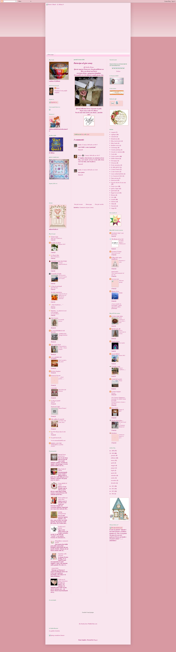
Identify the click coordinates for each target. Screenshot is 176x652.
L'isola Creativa (115, 169)
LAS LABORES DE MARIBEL (56, 358)
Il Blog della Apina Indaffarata (116, 258)
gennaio (113, 455)
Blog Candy (114, 143)
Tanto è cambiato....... (122, 368)
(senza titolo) (55, 568)
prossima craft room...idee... (62, 421)
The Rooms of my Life (117, 239)
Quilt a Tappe (115, 188)
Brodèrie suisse (115, 145)
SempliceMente (115, 341)
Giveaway (113, 163)
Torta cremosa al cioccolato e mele (122, 320)
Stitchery (113, 202)
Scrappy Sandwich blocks (63, 263)
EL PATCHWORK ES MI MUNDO (58, 331)
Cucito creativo (115, 156)
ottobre (113, 478)
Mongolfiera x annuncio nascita (61, 541)
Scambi (113, 199)
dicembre (113, 483)
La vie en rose (115, 279)
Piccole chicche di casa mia (118, 182)
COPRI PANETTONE (62, 513)
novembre (114, 480)
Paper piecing (114, 178)
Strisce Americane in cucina (122, 331)
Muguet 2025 (62, 244)
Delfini (121, 293)
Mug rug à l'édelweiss (56, 238)
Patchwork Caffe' (55, 407)
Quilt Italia (114, 191)
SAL (112, 197)
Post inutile (122, 343)
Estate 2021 (122, 355)
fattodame (114, 433)
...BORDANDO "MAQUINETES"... (63, 335)
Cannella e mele (115, 366)
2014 (113, 494)
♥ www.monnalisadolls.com (58, 440)
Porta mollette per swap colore (63, 498)
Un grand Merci (55, 314)
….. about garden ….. (61, 377)
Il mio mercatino (115, 165)
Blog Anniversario (116, 141)
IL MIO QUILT (115, 167)
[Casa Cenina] (50, 110)
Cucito (113, 154)
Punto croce (114, 186)
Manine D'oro (115, 291)
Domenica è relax (122, 261)
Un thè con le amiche (61, 527)
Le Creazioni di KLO (116, 176)
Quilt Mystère (54, 288)
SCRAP (53, 402)
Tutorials (113, 206)
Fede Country (54, 318)
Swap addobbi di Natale (62, 484)
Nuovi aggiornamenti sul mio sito (117, 273)
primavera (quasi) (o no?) (121, 436)
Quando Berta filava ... (117, 420)
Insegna (113, 393)
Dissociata (114, 234)
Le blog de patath (55, 401)
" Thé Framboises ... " (57, 305)
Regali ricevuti (115, 193)
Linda (79, 145)
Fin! (52, 433)
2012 (113, 489)
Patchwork (114, 180)
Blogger (95, 640)
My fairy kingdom (55, 371)
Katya (80, 155)
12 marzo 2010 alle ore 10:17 (92, 155)
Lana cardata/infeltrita (117, 174)
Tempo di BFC (121, 410)
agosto (113, 473)
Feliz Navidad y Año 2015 (63, 361)
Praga (120, 380)
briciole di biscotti (55, 376)
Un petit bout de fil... (56, 438)
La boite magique (116, 392)
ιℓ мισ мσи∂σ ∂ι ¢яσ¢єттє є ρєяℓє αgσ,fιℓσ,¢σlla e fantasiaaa (116, 306)
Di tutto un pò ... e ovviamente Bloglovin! (122, 424)
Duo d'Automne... (55, 257)
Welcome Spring (121, 281)
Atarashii (113, 137)
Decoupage (114, 161)
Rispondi (80, 150)
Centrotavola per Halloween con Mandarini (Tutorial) (63, 296)
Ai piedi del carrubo (116, 379)
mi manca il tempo (116, 251)
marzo (113, 460)
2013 (113, 491)
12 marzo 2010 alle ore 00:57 (90, 145)
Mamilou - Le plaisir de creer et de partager (59, 311)
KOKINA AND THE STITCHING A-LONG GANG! (57, 444)
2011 (113, 486)
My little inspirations (56, 292)
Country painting (115, 150)
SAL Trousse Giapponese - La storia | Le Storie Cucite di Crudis (118, 399)
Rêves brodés (114, 408)
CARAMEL (54, 388)
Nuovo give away (115, 253)
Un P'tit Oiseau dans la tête (58, 432)
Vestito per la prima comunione (63, 580)
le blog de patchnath (56, 286)
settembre (113, 475)
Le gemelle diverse (61, 320)
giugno (113, 468)
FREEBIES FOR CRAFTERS (59, 261)
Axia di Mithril (115, 354)
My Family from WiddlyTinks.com (88, 624)
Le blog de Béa (55, 255)
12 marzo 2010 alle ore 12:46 (90, 170)
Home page (89, 204)
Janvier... (53, 306)
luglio (113, 470)
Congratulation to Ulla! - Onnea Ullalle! (63, 347)
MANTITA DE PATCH (62, 390)
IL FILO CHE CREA (117, 316)
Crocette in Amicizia (116, 152)
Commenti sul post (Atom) (87, 207)
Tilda (112, 204)
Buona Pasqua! (62, 408)
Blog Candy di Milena (62, 469)
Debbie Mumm (115, 158)
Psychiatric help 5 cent (117, 233)
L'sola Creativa (115, 172)
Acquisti (113, 132)
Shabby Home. (89, 67)
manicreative (114, 272)
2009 (113, 451)
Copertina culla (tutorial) (62, 554)
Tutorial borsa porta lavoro (62, 455)
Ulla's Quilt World (56, 345)
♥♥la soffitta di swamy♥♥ (57, 419)
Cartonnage (114, 147)
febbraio (113, 458)
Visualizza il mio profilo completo (61, 91)
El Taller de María (56, 243)
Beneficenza (114, 139)
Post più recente (78, 204)
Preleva (118, 71)
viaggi (112, 208)
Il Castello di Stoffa (56, 274)
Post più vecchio (99, 204)
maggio (113, 465)
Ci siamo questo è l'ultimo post (122, 242)
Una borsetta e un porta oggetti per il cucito (63, 276)
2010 (113, 453)
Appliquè (113, 134)
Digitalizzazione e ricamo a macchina (118, 402)
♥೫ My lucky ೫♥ (115, 329)
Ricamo (113, 195)
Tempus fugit (54, 237)
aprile (112, 463)
